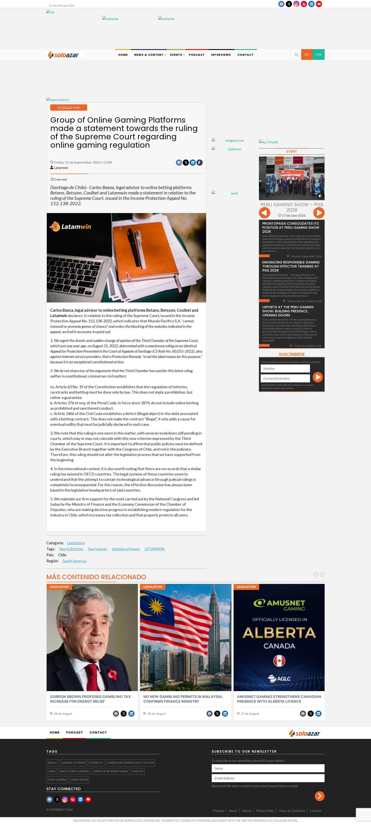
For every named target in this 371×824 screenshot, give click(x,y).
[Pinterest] (304, 4)
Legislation (76, 543)
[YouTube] (319, 4)
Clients (246, 810)
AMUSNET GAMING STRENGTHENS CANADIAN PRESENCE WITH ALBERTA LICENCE (279, 699)
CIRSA (52, 771)
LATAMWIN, (155, 549)
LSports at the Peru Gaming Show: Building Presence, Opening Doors (288, 311)
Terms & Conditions (292, 810)
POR (318, 54)
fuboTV (137, 771)
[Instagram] (296, 4)
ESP (306, 54)
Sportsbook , (98, 549)
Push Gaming (57, 779)
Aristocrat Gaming (74, 771)
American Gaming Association (131, 762)
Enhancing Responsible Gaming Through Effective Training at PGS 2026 (291, 266)
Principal (218, 810)
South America (74, 561)
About (233, 810)
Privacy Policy (265, 810)
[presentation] (264, 213)
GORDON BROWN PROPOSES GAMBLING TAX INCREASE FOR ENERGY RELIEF (90, 699)
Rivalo (52, 762)
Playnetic (96, 762)
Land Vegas (79, 779)
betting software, (126, 549)
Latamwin (61, 167)
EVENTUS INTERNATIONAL (110, 771)
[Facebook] (281, 4)
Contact (315, 810)
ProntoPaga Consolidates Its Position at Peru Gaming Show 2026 (290, 227)
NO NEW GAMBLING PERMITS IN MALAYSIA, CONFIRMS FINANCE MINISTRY (183, 699)
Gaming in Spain (73, 762)
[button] (296, 54)
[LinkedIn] (311, 4)
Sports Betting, (71, 549)
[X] (289, 4)
